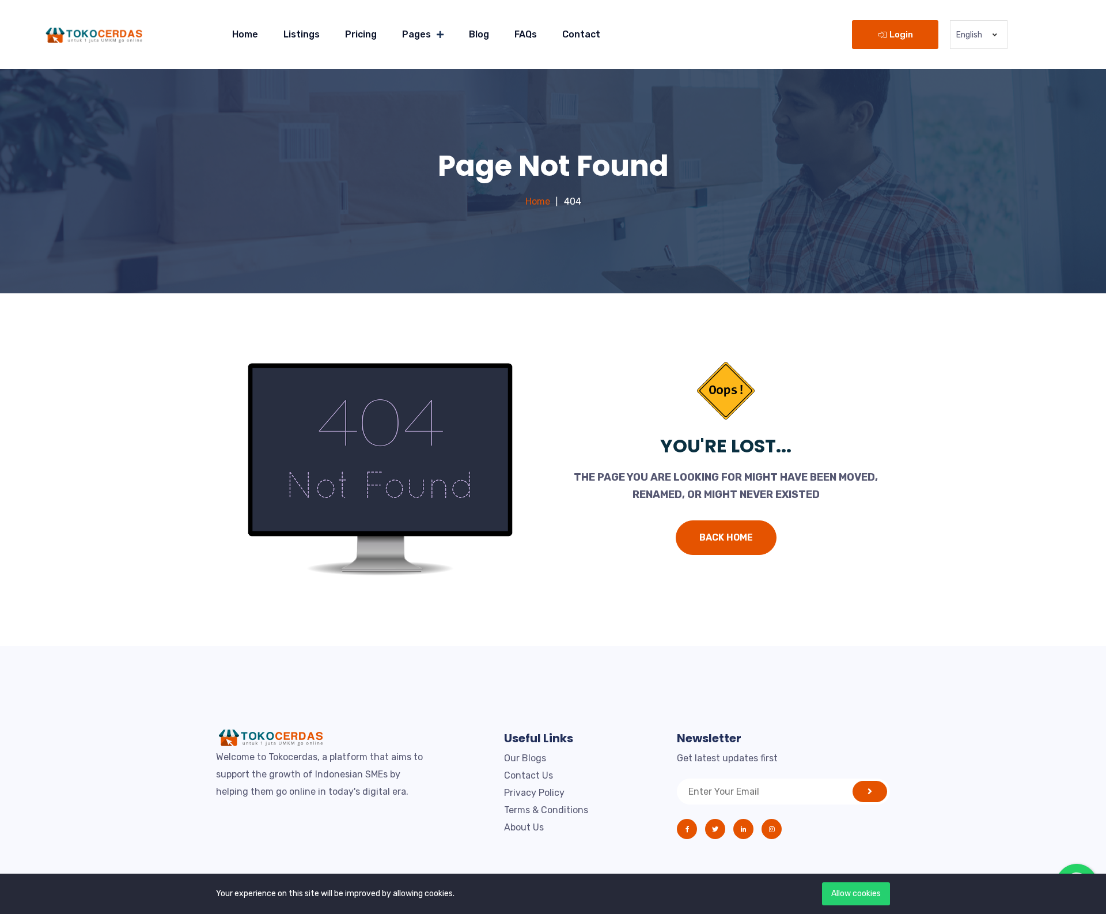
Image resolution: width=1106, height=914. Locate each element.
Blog (479, 34)
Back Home (726, 537)
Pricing (361, 34)
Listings (301, 34)
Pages (416, 34)
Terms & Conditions (546, 810)
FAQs (525, 34)
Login (901, 34)
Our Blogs (525, 758)
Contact (581, 34)
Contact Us (528, 775)
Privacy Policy (534, 792)
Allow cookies (856, 893)
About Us (524, 827)
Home (245, 34)
